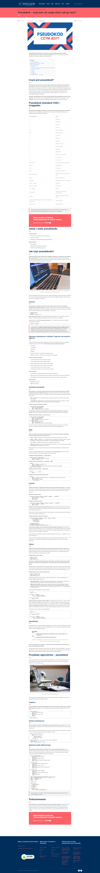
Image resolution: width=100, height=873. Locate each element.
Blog (52, 3)
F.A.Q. (63, 3)
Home (19, 9)
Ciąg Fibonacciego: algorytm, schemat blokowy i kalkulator (76, 857)
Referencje (57, 3)
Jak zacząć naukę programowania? (65, 853)
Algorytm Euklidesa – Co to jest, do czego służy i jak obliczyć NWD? (66, 857)
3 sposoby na (53, 849)
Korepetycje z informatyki (55, 847)
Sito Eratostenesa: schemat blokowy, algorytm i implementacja (65, 862)
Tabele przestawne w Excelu (77, 861)
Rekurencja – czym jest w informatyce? (77, 848)
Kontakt (67, 3)
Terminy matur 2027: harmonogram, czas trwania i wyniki (77, 853)
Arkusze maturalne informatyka (43, 856)
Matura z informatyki (43, 847)
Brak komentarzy (79, 20)
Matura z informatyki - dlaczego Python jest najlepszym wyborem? (66, 849)
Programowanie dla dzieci (55, 853)
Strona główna (42, 3)
